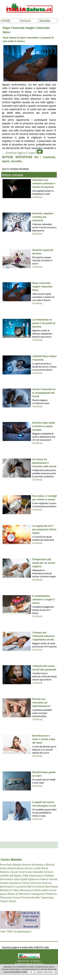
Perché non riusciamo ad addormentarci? (41, 702)
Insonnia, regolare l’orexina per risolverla (42, 217)
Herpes (4, 882)
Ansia (3, 868)
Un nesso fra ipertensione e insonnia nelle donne (44, 462)
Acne (3, 864)
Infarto (26, 882)
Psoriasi (26, 897)
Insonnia (47, 882)
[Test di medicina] (20, 927)
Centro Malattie (11, 859)
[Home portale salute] (29, 15)
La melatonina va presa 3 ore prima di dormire (43, 323)
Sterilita (35, 897)
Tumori (4, 901)
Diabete (49, 875)
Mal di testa (51, 886)
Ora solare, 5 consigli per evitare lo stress (44, 497)
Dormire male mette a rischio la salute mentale (43, 426)
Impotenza (15, 882)
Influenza (35, 882)
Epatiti (24, 879)
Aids (9, 864)
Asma (44, 868)
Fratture (44, 879)
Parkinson (51, 893)
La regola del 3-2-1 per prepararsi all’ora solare (44, 529)
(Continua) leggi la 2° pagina (20, 152)
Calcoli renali (17, 872)
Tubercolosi (47, 897)
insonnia (49, 157)
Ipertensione (7, 886)
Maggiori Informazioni (45, 972)
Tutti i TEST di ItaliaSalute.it (15, 931)
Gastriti (53, 879)
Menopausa (27, 890)
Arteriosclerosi (15, 868)
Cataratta (38, 872)
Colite (25, 875)
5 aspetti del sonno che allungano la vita (44, 803)
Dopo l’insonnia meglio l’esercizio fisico (42, 286)
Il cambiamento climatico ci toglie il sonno (43, 599)
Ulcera (12, 901)
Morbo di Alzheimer (19, 893)
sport (5, 161)
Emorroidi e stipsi (10, 879)
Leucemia (21, 886)
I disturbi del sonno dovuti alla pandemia (44, 667)
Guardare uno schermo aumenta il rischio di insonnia (43, 183)
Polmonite (6, 897)
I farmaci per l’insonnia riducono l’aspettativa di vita (43, 636)
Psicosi (16, 897)
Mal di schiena (35, 886)
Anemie (26, 864)
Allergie (17, 864)
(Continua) (37, 197)
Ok (31, 972)
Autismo (4, 872)
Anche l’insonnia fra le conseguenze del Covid (43, 392)
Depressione (36, 875)
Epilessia (33, 879)
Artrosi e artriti (33, 868)
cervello (16, 161)
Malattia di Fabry (9, 890)
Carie (29, 872)
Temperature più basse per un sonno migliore (43, 562)
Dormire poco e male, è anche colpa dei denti (43, 739)
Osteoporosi (38, 893)
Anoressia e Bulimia (42, 864)
